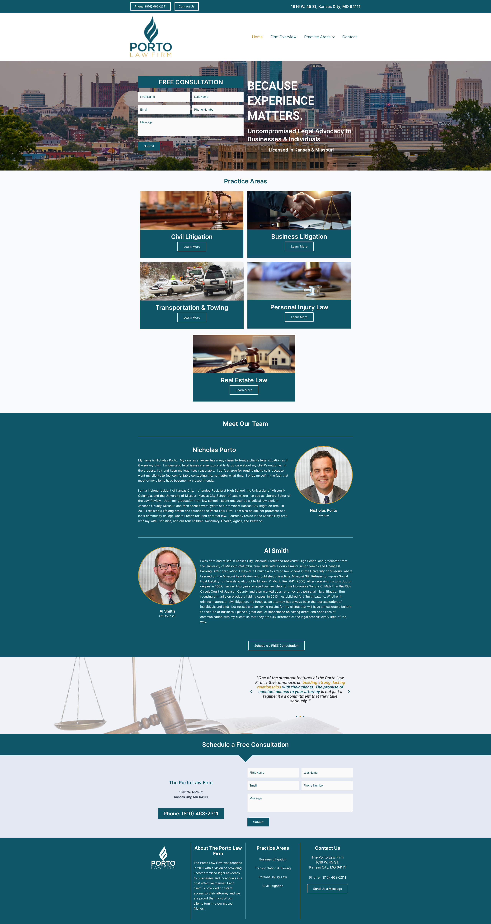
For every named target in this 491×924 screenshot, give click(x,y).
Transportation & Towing (273, 868)
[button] (150, 6)
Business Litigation (272, 859)
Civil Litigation (272, 886)
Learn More (192, 246)
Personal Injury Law (273, 877)
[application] (332, 37)
